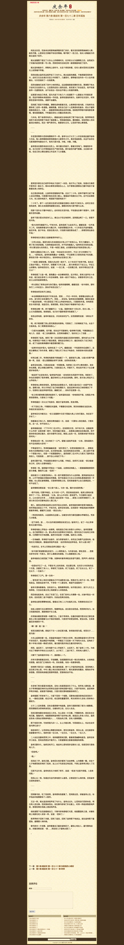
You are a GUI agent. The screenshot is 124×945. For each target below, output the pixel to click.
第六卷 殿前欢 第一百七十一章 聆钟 (50, 869)
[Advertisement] (45, 34)
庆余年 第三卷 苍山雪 (39, 12)
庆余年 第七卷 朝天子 (86, 12)
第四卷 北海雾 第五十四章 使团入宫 (73, 925)
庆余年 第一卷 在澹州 (59, 10)
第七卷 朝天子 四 (34, 924)
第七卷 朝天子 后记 (34, 918)
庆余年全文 (45, 10)
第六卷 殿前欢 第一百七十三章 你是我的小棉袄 (55, 866)
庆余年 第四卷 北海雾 (50, 12)
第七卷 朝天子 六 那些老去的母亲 (38, 933)
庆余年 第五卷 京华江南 (62, 12)
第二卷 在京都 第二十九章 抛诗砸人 (73, 922)
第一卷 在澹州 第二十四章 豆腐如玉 (73, 918)
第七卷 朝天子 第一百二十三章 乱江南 (73, 924)
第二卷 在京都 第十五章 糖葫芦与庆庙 (73, 927)
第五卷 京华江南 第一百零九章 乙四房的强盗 (75, 920)
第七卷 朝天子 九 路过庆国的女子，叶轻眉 (40, 929)
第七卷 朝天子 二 (34, 927)
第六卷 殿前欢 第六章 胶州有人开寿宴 (73, 931)
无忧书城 (70, 942)
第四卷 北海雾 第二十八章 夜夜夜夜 (73, 934)
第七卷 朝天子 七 (34, 920)
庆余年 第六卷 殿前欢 (74, 12)
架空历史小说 (34, 2)
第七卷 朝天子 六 (34, 922)
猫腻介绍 (51, 10)
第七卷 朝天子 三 (34, 925)
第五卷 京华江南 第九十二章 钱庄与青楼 (74, 929)
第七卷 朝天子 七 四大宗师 (36, 931)
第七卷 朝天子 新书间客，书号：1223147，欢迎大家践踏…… (79, 933)
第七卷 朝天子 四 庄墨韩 (35, 934)
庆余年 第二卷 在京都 (71, 10)
